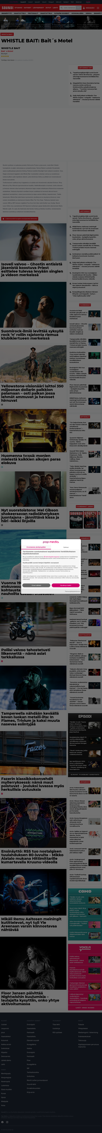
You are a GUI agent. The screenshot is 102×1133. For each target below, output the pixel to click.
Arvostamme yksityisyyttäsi (36, 547)
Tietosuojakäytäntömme (72, 591)
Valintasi (66, 547)
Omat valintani (36, 585)
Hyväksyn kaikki (65, 585)
